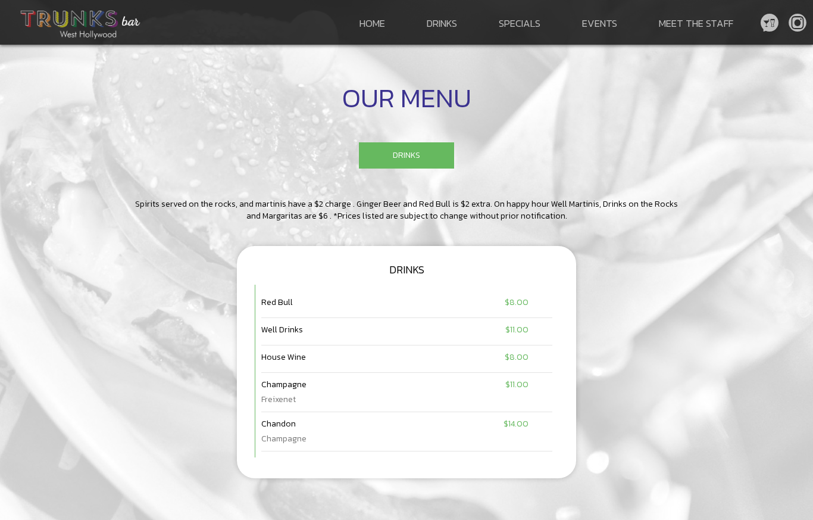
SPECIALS (519, 23)
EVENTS (599, 23)
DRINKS (442, 23)
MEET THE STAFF (696, 23)
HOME (372, 23)
